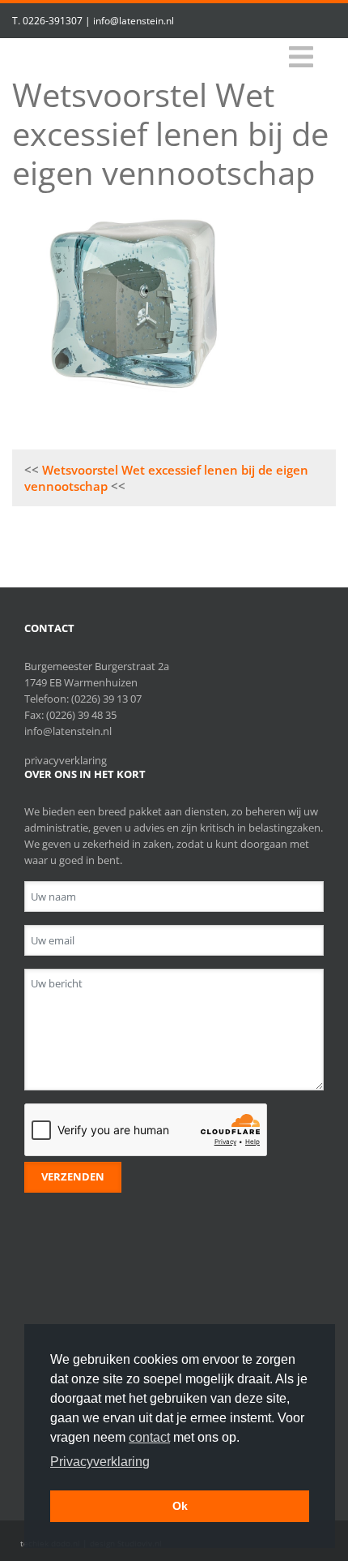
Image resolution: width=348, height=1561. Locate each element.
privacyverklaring (65, 760)
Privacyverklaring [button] (100, 1462)
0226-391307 (53, 21)
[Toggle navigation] (301, 57)
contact (149, 1437)
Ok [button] (180, 1505)
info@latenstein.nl (133, 21)
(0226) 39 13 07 (106, 698)
